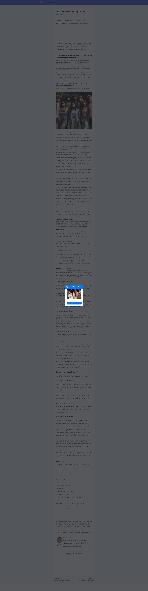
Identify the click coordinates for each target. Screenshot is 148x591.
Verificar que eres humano (74, 303)
